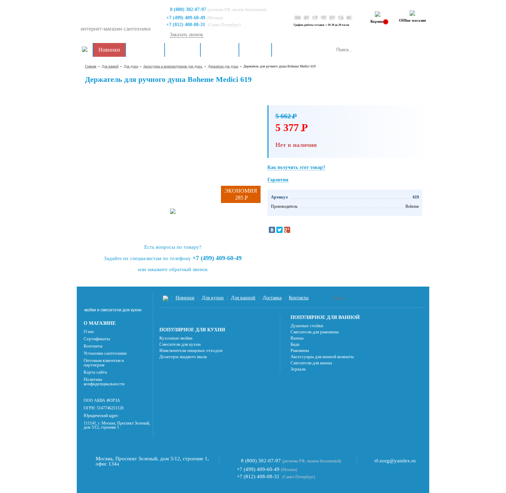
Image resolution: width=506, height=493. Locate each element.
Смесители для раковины (315, 331)
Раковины (300, 350)
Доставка (255, 50)
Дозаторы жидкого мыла (183, 356)
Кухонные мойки (175, 338)
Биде (295, 344)
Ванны (297, 338)
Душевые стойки (307, 325)
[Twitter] (279, 230)
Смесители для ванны (311, 362)
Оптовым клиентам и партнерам (104, 362)
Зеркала (298, 369)
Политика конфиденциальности (104, 381)
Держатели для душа (223, 66)
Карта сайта (95, 372)
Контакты (288, 50)
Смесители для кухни (180, 344)
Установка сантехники (105, 353)
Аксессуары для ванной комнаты (322, 356)
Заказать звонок (186, 34)
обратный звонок (188, 269)
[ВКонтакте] (272, 230)
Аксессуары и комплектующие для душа (173, 66)
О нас (89, 331)
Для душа (131, 66)
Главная (90, 66)
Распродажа (145, 50)
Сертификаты (97, 338)
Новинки (109, 50)
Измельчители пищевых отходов (190, 350)
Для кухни (182, 50)
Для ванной (219, 50)
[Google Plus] (287, 230)
